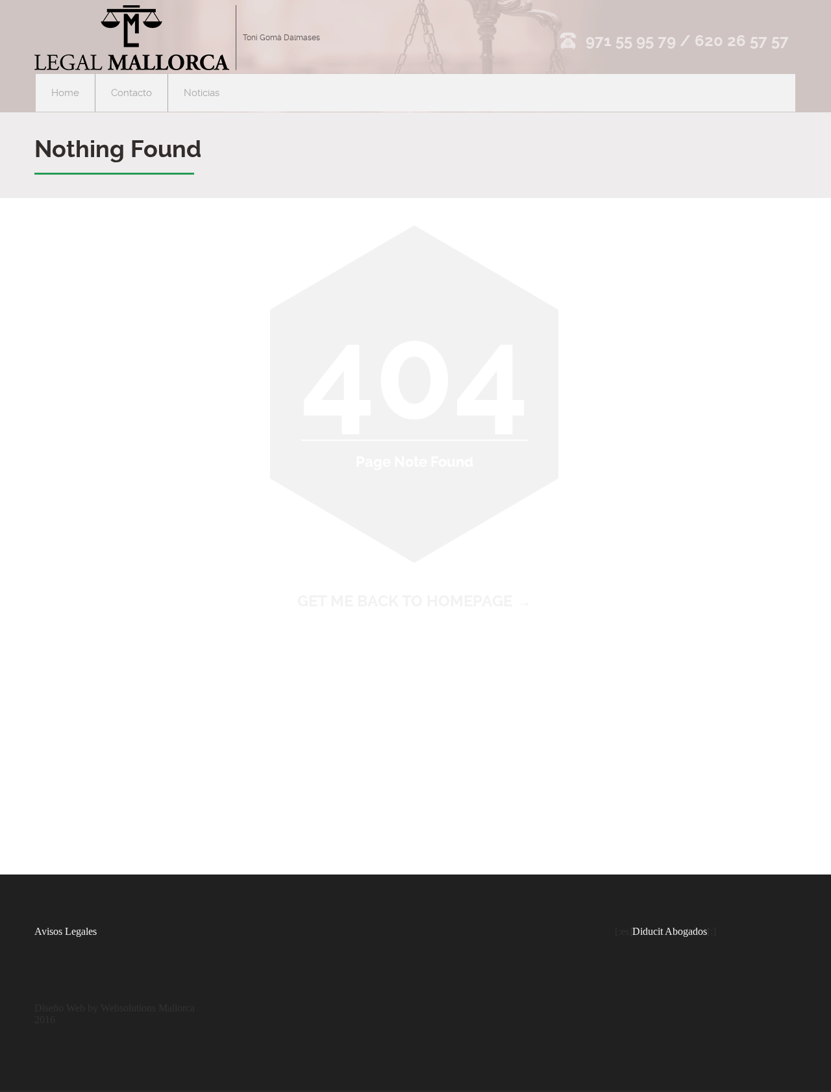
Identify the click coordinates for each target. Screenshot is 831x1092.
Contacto (131, 93)
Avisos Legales (65, 931)
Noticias (201, 93)
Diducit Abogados (669, 931)
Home (65, 93)
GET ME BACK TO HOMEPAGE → (414, 601)
